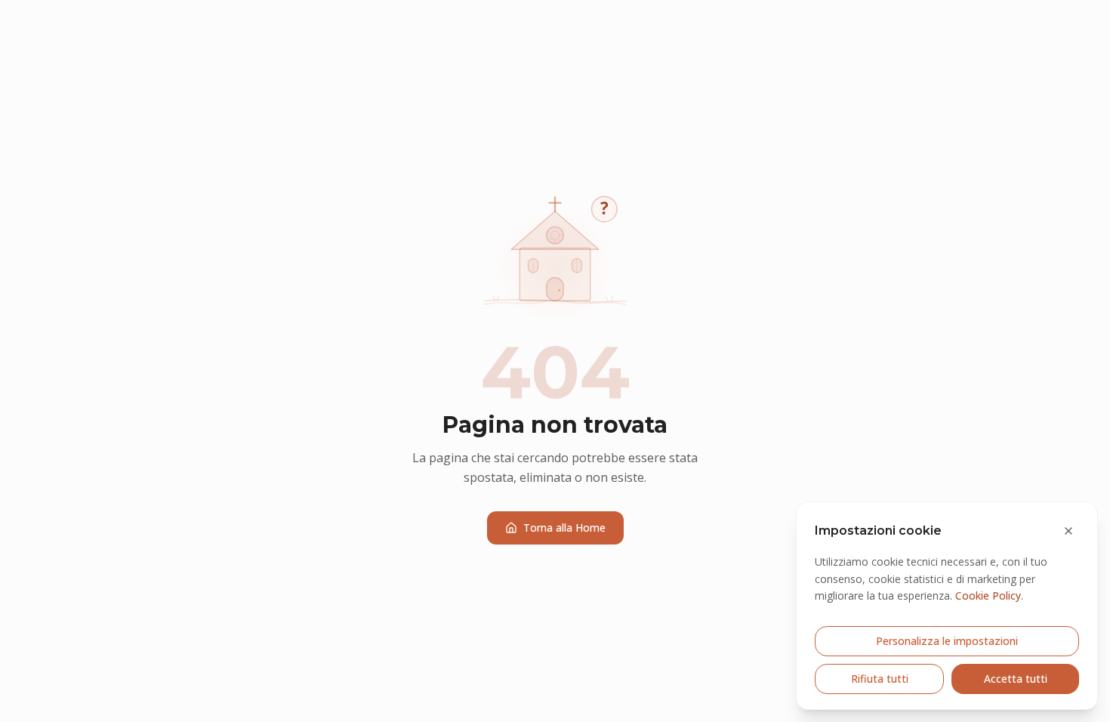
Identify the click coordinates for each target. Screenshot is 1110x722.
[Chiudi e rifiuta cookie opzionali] (1068, 531)
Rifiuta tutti (879, 678)
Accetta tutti (1015, 678)
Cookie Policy (988, 595)
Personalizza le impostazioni (947, 641)
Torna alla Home (564, 527)
